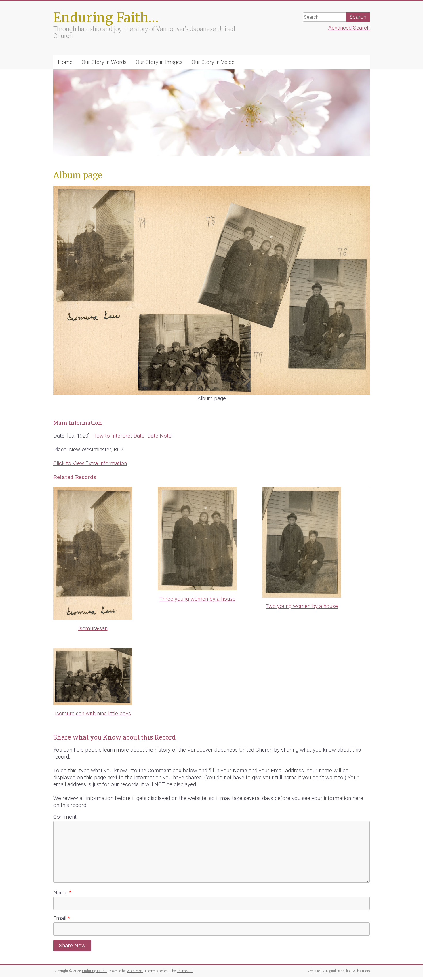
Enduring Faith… (106, 17)
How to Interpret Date (118, 436)
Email (61, 918)
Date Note (159, 436)
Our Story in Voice (213, 62)
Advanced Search (349, 28)
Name (62, 892)
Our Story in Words (104, 62)
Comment (65, 817)
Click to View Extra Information (90, 463)
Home (65, 62)
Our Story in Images (159, 62)
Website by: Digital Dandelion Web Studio (339, 971)
